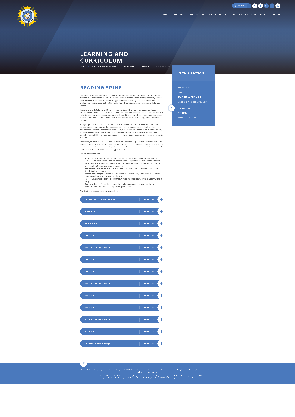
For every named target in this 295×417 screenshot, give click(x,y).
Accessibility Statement (180, 370)
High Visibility (199, 370)
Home (83, 66)
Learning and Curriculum (105, 66)
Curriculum (130, 66)
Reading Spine (163, 66)
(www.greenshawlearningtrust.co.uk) (181, 378)
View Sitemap (162, 370)
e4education (107, 370)
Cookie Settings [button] (152, 372)
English (146, 66)
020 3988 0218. (165, 378)
